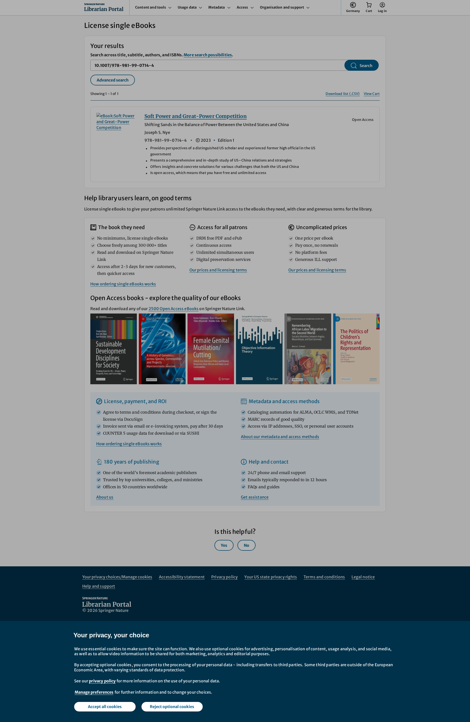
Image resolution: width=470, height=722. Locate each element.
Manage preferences (94, 692)
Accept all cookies (105, 706)
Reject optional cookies (172, 706)
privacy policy (102, 680)
